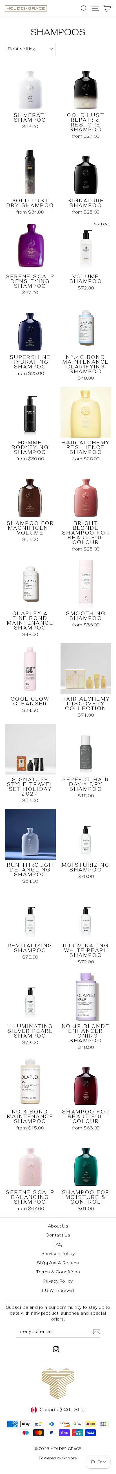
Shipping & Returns (58, 1262)
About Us (58, 1226)
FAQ (58, 1244)
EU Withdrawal (58, 1290)
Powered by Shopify (58, 1458)
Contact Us (58, 1235)
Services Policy (58, 1253)
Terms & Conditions (58, 1271)
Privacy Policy (58, 1281)
